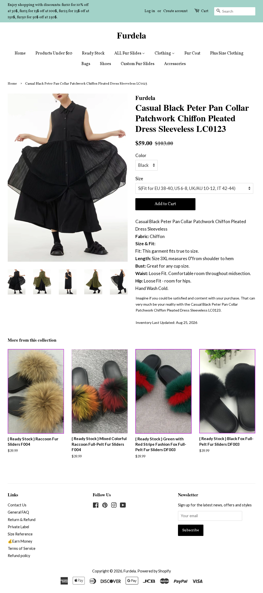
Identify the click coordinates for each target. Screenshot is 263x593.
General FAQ (18, 512)
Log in (150, 11)
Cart (204, 11)
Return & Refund (21, 519)
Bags (85, 64)
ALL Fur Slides (128, 53)
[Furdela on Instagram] (114, 506)
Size (139, 178)
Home (20, 53)
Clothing (163, 53)
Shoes (105, 64)
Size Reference (20, 534)
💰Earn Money (20, 541)
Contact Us (17, 505)
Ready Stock (93, 53)
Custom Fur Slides (137, 64)
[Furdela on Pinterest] (105, 506)
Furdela (131, 35)
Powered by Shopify (154, 571)
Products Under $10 (53, 53)
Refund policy (19, 555)
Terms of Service (21, 548)
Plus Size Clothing (226, 53)
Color (140, 155)
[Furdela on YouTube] (123, 506)
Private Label (18, 527)
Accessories (175, 64)
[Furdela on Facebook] (96, 506)
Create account (175, 11)
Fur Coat (192, 53)
